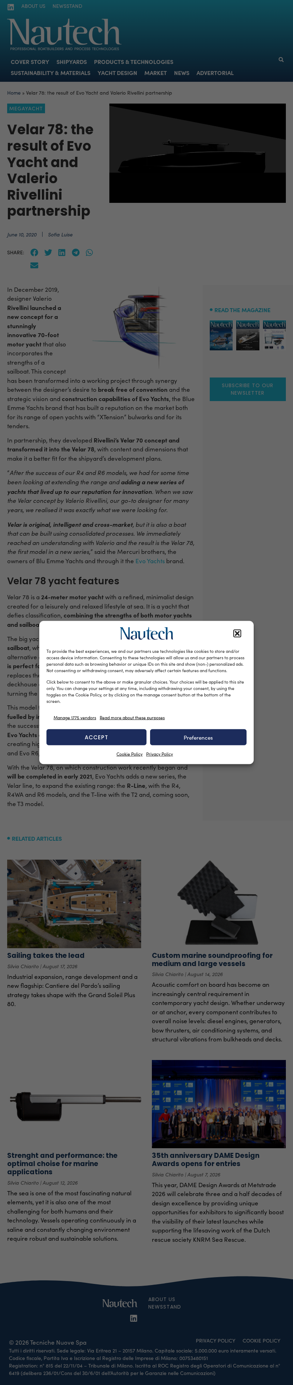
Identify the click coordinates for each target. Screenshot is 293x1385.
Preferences (198, 737)
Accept (96, 737)
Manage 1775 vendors (75, 717)
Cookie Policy (129, 754)
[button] (237, 633)
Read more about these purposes (132, 717)
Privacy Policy (159, 754)
